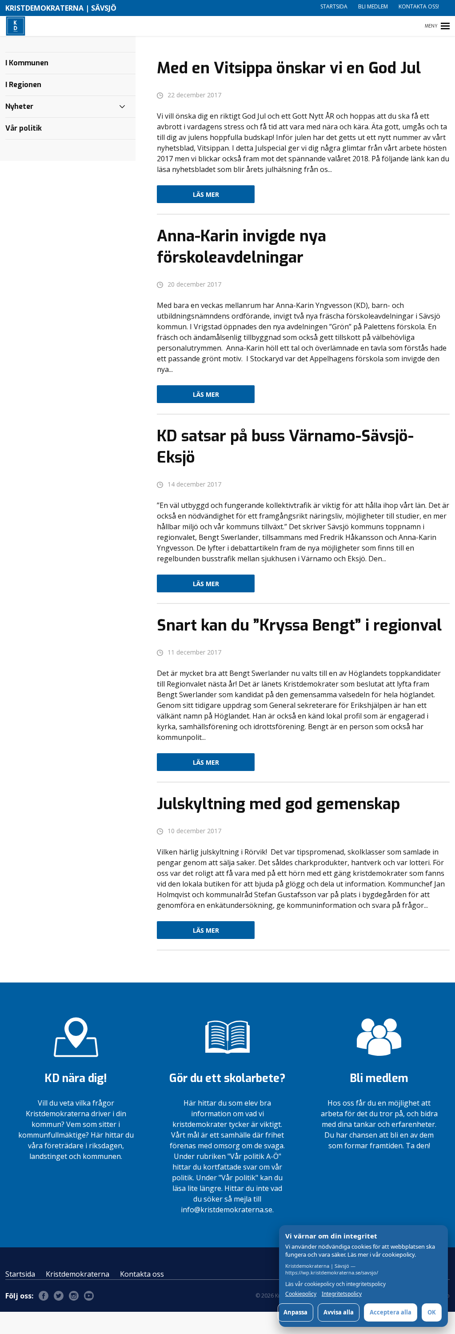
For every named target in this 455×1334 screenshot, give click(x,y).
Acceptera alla (390, 1312)
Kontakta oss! (419, 6)
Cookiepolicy (300, 1294)
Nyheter (19, 106)
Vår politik (23, 128)
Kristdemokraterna (77, 1274)
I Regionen (23, 84)
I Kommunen (26, 63)
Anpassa (295, 1312)
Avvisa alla (338, 1312)
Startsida (333, 6)
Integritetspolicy (342, 1294)
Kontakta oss (142, 1274)
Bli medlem (373, 6)
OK (431, 1312)
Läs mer (206, 194)
